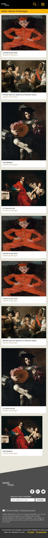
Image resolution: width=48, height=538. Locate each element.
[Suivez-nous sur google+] (37, 493)
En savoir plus (41, 532)
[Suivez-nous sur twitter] (43, 493)
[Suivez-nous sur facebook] (31, 493)
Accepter (30, 532)
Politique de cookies (27, 510)
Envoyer (40, 500)
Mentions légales (12, 510)
